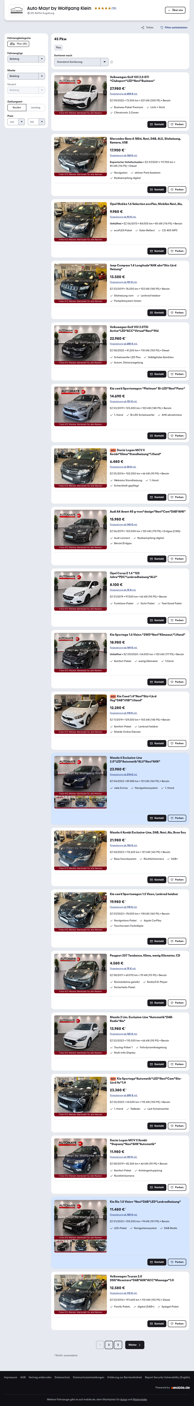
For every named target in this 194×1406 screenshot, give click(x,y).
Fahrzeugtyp (15, 53)
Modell (11, 84)
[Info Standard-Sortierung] (111, 62)
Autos (123, 1399)
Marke (11, 70)
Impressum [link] (10, 1377)
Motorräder (140, 1399)
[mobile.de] (180, 1387)
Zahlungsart (14, 101)
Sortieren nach (63, 55)
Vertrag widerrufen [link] (40, 1377)
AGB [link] (23, 1377)
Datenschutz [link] (62, 1377)
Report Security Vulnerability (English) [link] (167, 1377)
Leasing (35, 107)
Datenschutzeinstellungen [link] (88, 1377)
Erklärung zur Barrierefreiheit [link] (124, 1377)
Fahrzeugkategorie (19, 38)
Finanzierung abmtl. (124, 93)
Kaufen (17, 107)
